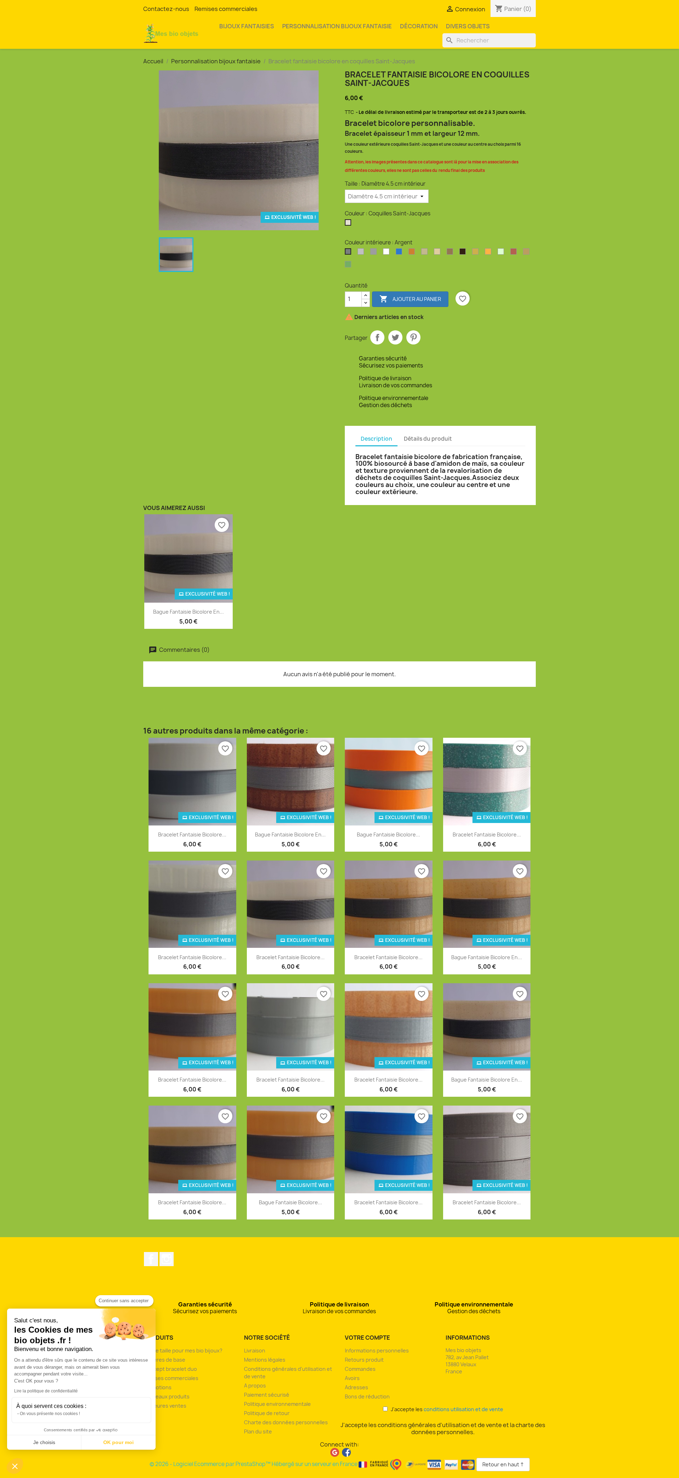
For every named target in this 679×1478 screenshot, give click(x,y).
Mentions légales (264, 1359)
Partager (377, 337)
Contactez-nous (166, 9)
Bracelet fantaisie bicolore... (192, 834)
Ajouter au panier (410, 299)
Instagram (166, 1259)
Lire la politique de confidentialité (46, 1391)
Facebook (151, 1259)
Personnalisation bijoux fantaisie (337, 26)
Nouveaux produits (166, 1396)
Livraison (254, 1350)
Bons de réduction (367, 1396)
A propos (255, 1385)
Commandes (360, 1369)
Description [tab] (376, 438)
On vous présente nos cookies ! (50, 1413)
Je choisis (44, 1442)
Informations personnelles (377, 1350)
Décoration (419, 26)
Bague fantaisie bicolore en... (188, 611)
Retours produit (364, 1359)
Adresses (356, 1387)
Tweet (395, 337)
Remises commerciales (226, 9)
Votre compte (367, 1337)
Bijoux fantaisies (246, 26)
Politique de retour (267, 1413)
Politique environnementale (277, 1404)
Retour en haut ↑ (503, 1464)
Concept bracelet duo (170, 1369)
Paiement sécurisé (266, 1394)
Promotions (157, 1387)
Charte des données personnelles (286, 1422)
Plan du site (258, 1431)
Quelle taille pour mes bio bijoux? (182, 1350)
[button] (14, 1465)
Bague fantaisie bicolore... (388, 834)
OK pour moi (118, 1442)
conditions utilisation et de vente (463, 1409)
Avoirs (352, 1378)
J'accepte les (445, 1409)
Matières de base (164, 1359)
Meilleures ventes (164, 1405)
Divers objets (468, 26)
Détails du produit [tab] (428, 438)
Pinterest (413, 337)
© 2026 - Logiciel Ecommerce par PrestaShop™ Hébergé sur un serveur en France (254, 1464)
